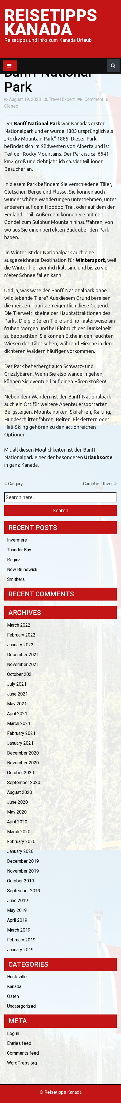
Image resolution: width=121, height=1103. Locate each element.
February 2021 (21, 733)
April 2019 (17, 920)
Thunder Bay (19, 549)
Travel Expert (62, 99)
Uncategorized (21, 1006)
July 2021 (16, 684)
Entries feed (19, 1043)
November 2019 (23, 871)
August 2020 (19, 792)
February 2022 (21, 635)
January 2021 (20, 743)
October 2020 (20, 772)
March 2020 (18, 831)
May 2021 (17, 703)
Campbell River (98, 483)
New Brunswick (22, 569)
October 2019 (20, 881)
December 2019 (23, 861)
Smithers (16, 579)
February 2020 (21, 841)
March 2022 (18, 625)
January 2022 (20, 644)
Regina (14, 559)
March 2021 (18, 723)
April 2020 (17, 822)
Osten (13, 996)
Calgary (15, 483)
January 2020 (20, 851)
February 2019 (21, 940)
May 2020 (17, 812)
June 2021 (17, 694)
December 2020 (23, 753)
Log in (13, 1033)
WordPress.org (22, 1063)
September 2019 (23, 890)
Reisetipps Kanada (50, 22)
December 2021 (23, 654)
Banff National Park (37, 123)
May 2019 (17, 910)
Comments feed (23, 1053)
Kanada (14, 986)
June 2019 (17, 900)
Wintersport (90, 260)
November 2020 (23, 762)
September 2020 (23, 782)
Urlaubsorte (98, 457)
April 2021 (17, 713)
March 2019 (18, 930)
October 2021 (20, 674)
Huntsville (17, 976)
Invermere (17, 540)
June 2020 (17, 802)
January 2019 (20, 949)
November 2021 (23, 664)
